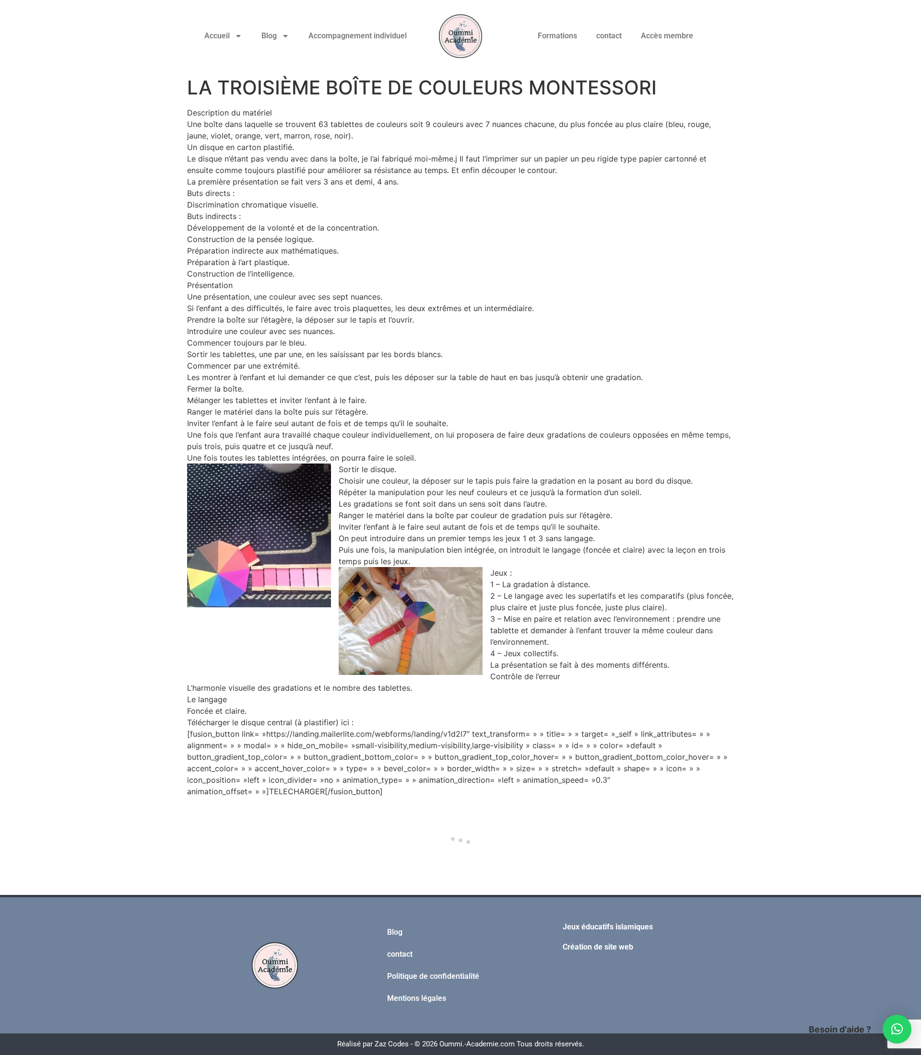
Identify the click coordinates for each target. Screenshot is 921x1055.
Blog (269, 35)
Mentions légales (416, 998)
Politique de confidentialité (433, 976)
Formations (557, 35)
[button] (897, 1029)
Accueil (217, 35)
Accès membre (667, 35)
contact (609, 35)
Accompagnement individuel (357, 35)
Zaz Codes (392, 1044)
